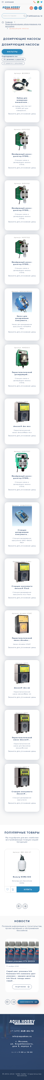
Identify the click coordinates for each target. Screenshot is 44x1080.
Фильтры (12, 52)
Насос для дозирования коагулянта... (22, 318)
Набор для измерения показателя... (22, 100)
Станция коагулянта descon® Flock (22, 587)
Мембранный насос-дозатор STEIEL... (22, 155)
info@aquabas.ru (22, 1036)
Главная (9, 22)
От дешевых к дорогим (14, 59)
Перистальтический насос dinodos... (22, 639)
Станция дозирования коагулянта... (22, 532)
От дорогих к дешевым (13, 63)
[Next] (25, 906)
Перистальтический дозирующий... (22, 373)
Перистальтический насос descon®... (22, 739)
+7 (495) (34, 16)
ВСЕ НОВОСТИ (27, 1002)
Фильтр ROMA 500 (22, 877)
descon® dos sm (22, 688)
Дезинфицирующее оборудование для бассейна (23, 25)
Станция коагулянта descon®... (22, 793)
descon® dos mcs (22, 426)
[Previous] (19, 906)
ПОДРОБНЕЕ (20, 987)
